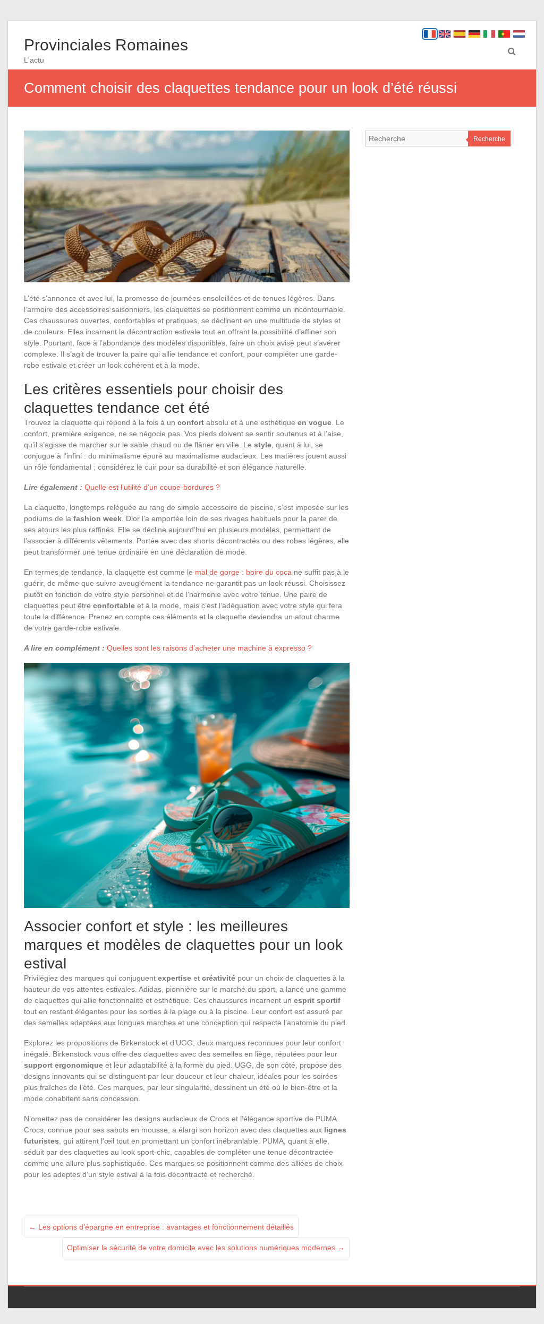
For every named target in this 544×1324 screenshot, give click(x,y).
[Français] (429, 34)
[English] (444, 34)
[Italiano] (489, 34)
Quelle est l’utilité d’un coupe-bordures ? (152, 487)
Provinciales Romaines (106, 45)
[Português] (504, 34)
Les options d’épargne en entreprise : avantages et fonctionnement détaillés (161, 1227)
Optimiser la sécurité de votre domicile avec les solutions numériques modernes (206, 1247)
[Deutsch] (474, 34)
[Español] (459, 34)
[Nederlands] (519, 34)
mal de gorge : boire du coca (243, 572)
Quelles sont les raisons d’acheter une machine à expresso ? (209, 648)
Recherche (489, 139)
